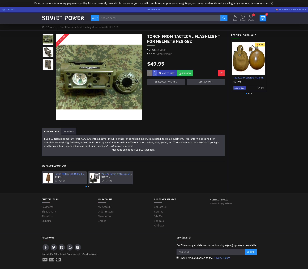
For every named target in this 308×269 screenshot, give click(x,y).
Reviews (69, 131)
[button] (86, 186)
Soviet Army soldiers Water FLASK (249, 77)
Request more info (167, 82)
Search (52, 27)
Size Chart (207, 82)
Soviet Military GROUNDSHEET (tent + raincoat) (70, 174)
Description (51, 131)
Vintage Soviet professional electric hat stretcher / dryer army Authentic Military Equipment (116, 174)
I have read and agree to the (205, 258)
